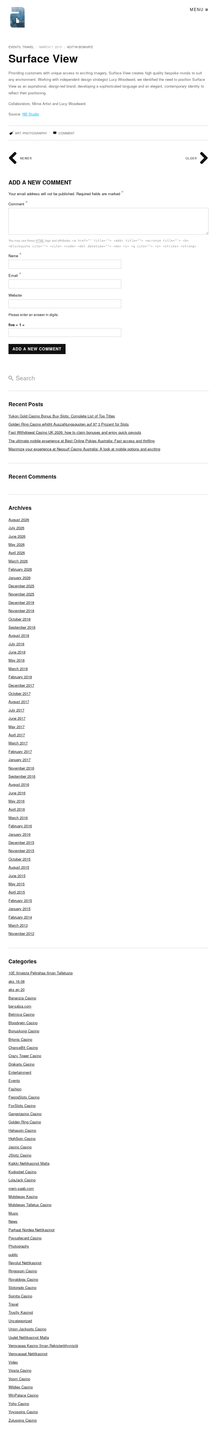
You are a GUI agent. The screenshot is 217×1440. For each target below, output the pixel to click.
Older (192, 158)
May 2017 (16, 726)
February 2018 (20, 676)
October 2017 (19, 693)
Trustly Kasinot (20, 1312)
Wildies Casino (20, 1387)
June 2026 (16, 536)
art (18, 133)
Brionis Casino (20, 1039)
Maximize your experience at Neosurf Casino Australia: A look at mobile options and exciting (84, 449)
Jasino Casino (20, 1147)
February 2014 (20, 917)
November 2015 (21, 850)
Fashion (14, 1089)
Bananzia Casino (22, 998)
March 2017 (18, 743)
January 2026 (19, 577)
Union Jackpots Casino (27, 1329)
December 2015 (21, 842)
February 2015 (20, 900)
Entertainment (19, 1072)
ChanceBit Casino (23, 1047)
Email (14, 275)
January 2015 (19, 908)
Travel (28, 47)
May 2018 (16, 660)
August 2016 (18, 784)
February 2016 (20, 825)
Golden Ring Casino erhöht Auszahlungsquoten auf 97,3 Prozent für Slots (68, 424)
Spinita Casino (20, 1296)
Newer (25, 158)
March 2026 (18, 561)
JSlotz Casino (19, 1155)
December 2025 (21, 585)
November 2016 (21, 768)
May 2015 (16, 883)
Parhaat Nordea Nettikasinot (31, 1229)
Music (13, 1213)
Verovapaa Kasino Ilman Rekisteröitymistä (43, 1345)
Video (13, 1362)
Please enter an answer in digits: (33, 314)
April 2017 (16, 734)
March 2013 (18, 925)
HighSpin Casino (22, 1138)
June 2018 (16, 652)
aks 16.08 (16, 981)
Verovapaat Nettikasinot (27, 1353)
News (13, 1221)
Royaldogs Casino (23, 1279)
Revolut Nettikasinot (25, 1262)
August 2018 (18, 635)
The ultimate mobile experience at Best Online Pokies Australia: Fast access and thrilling (81, 440)
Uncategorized (20, 1320)
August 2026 (18, 519)
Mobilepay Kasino (23, 1196)
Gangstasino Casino (25, 1113)
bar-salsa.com (19, 1006)
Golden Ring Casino (24, 1122)
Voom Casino (19, 1378)
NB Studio (30, 114)
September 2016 (21, 776)
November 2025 (21, 594)
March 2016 (18, 817)
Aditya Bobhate (80, 47)
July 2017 (16, 710)
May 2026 (16, 544)
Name (15, 255)
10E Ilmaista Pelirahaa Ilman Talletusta (40, 972)
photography (35, 133)
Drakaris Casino (21, 1064)
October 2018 (19, 619)
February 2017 (20, 751)
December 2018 (21, 602)
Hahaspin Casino (22, 1130)
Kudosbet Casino (22, 1171)
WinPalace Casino (23, 1395)
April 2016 (16, 809)
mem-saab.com (21, 1188)
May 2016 (16, 801)
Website (15, 295)
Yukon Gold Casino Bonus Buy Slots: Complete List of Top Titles (61, 416)
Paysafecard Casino (25, 1238)
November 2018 (21, 610)
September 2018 (21, 627)
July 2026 (16, 527)
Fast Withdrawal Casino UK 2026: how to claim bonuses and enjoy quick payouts (74, 432)
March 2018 (18, 668)
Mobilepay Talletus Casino (29, 1204)
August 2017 (18, 701)
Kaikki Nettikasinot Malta (28, 1163)
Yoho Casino (18, 1403)
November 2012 (21, 933)
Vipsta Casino (19, 1370)
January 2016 (19, 834)
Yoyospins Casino (23, 1411)
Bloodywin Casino (23, 1022)
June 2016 (16, 792)
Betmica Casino (21, 1014)
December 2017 (21, 685)
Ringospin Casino (22, 1271)
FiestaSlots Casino (24, 1097)
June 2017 (16, 718)
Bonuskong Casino (23, 1031)
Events (14, 47)
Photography (18, 1246)
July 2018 (16, 643)
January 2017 (19, 759)
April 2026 (16, 552)
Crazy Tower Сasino (24, 1055)
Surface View (43, 58)
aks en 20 (16, 989)
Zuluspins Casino (22, 1420)
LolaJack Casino (22, 1180)
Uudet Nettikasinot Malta (28, 1337)
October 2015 (19, 859)
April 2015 (16, 892)
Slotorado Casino (22, 1287)
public (13, 1254)
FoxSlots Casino (22, 1105)
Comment (66, 133)
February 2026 (20, 569)
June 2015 (16, 875)
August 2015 (18, 867)
